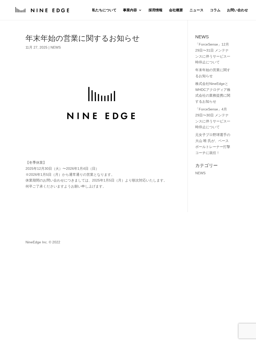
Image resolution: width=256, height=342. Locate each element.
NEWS (55, 47)
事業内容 (130, 10)
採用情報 (155, 10)
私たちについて (104, 10)
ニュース (197, 10)
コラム (215, 10)
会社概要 (176, 10)
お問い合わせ (237, 10)
